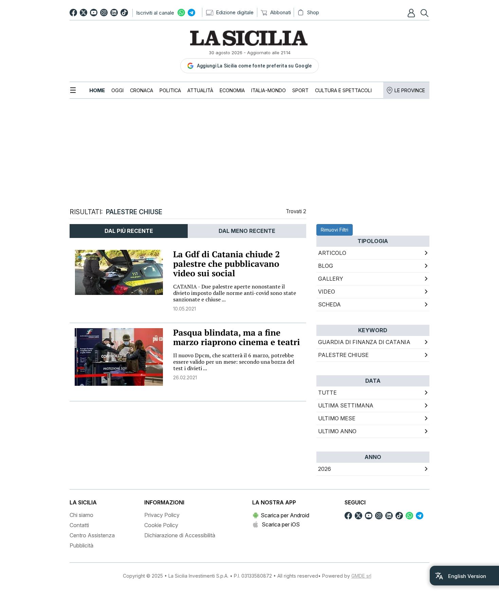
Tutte (327, 392)
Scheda (329, 304)
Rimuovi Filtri (334, 230)
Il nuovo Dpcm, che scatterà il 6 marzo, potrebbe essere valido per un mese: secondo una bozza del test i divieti (233, 362)
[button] (412, 13)
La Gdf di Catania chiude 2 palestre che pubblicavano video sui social (226, 264)
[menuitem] (97, 90)
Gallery (330, 278)
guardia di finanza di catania (364, 342)
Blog (325, 265)
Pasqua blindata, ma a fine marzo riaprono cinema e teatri (236, 337)
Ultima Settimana (345, 405)
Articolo (332, 252)
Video (326, 291)
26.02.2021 (185, 377)
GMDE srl (361, 576)
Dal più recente (129, 230)
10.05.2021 (184, 309)
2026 (324, 468)
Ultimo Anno (337, 431)
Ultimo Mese (336, 418)
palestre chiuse (343, 355)
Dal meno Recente (247, 230)
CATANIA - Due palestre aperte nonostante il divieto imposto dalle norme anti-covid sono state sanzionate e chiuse (234, 293)
